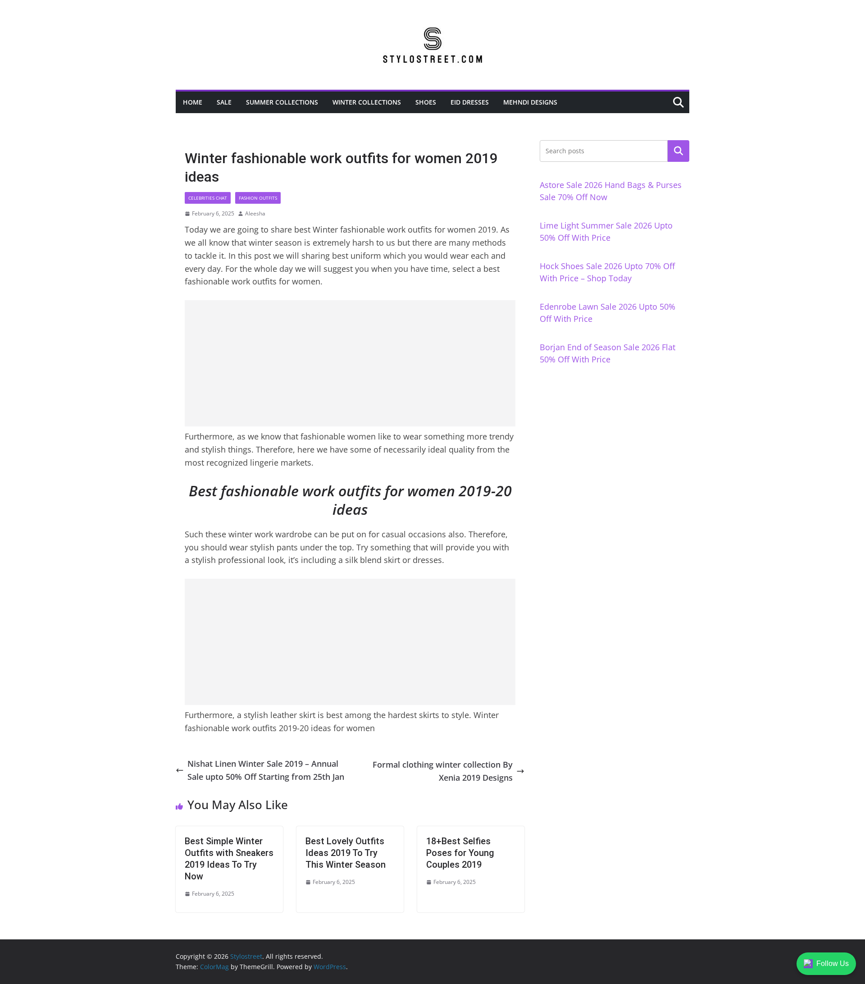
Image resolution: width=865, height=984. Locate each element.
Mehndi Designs (530, 102)
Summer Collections (282, 102)
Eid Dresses (470, 102)
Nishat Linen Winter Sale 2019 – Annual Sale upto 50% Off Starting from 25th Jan (265, 770)
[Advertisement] (350, 363)
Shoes (425, 102)
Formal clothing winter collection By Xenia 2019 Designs (443, 771)
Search (678, 151)
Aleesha (255, 213)
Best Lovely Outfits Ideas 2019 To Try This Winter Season (345, 853)
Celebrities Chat (207, 198)
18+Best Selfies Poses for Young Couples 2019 (460, 853)
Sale (224, 102)
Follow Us (832, 963)
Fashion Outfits (258, 198)
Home (192, 102)
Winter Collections (366, 102)
